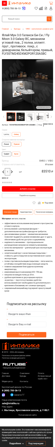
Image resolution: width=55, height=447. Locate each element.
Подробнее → (16, 443)
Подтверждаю (35, 443)
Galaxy (16, 134)
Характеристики (26, 212)
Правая (17, 144)
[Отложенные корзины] (46, 8)
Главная (5, 373)
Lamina (6, 134)
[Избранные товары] (36, 8)
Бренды (23, 376)
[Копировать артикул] (37, 125)
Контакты (24, 381)
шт (20, 172)
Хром (16, 154)
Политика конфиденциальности (13, 358)
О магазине (24, 373)
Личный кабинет (51, 8)
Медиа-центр (7, 381)
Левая (6, 144)
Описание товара (10, 212)
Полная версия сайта (27, 415)
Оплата (41, 373)
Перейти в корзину (27, 195)
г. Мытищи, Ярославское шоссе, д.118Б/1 (25, 410)
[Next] (51, 117)
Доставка (6, 376)
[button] (11, 116)
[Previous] (4, 117)
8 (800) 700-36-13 (11, 8)
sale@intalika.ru (10, 403)
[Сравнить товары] (41, 8)
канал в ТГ (19, 395)
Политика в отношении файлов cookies (16, 355)
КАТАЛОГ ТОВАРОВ (4, 3)
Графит (6, 154)
